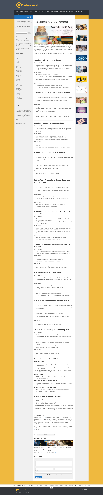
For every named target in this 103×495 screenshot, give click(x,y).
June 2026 (18, 62)
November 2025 (19, 71)
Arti (36, 24)
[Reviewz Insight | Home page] (28, 5)
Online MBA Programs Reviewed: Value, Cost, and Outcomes (52, 449)
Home (17, 11)
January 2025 (18, 84)
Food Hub (47, 11)
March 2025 (18, 81)
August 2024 (18, 90)
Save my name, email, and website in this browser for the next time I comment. (51, 474)
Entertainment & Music (24, 11)
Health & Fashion (33, 11)
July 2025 (17, 76)
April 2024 (18, 94)
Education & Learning (54, 11)
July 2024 (17, 92)
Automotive (71, 11)
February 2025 (18, 83)
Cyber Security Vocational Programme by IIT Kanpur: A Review (40, 449)
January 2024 (18, 97)
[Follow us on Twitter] (28, 17)
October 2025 (18, 72)
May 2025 (18, 79)
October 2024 (18, 88)
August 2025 (18, 75)
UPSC (43, 417)
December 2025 (19, 70)
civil (35, 429)
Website (36, 470)
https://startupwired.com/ (21, 123)
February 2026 (18, 67)
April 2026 (18, 65)
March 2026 (18, 66)
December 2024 (19, 85)
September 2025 (19, 74)
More (76, 11)
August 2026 (18, 60)
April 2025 (18, 80)
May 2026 (18, 63)
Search (17, 31)
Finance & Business (64, 11)
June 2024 (18, 93)
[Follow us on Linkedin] (30, 17)
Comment (37, 459)
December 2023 (19, 98)
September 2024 (19, 89)
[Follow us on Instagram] (27, 17)
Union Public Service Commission (47, 434)
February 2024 (18, 95)
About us (80, 11)
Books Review (39, 434)
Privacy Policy (18, 14)
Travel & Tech (40, 11)
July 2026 (17, 61)
